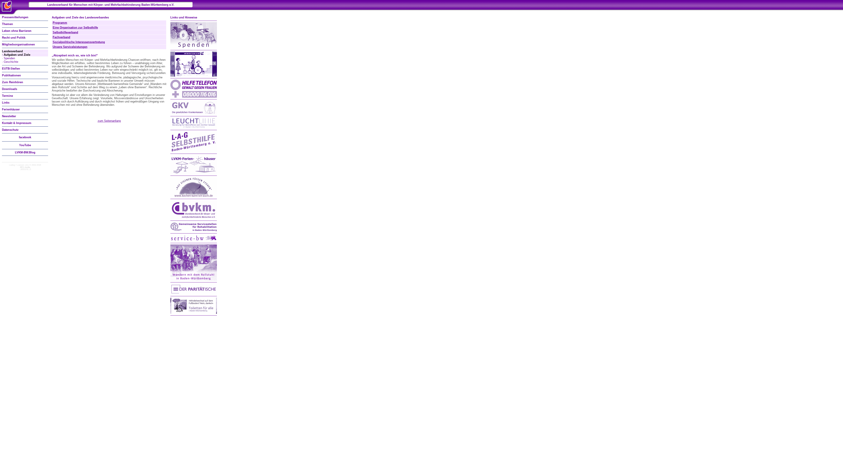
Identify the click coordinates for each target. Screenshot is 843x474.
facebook (25, 137)
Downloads (9, 89)
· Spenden (8, 58)
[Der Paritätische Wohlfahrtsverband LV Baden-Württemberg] (193, 293)
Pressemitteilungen (15, 17)
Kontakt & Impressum (16, 123)
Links (5, 102)
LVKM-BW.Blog (25, 152)
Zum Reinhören (12, 82)
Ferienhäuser (11, 109)
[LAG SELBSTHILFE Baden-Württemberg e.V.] (193, 151)
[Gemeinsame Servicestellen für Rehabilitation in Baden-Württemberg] (193, 230)
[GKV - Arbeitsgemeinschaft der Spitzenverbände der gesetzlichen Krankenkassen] (193, 113)
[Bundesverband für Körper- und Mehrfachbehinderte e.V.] (193, 218)
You (25, 145)
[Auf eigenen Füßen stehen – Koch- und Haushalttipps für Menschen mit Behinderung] (193, 196)
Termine (7, 95)
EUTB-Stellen (11, 68)
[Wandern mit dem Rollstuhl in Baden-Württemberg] (193, 279)
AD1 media (25, 167)
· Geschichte (10, 61)
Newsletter (9, 116)
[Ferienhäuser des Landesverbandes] (193, 173)
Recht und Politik (13, 37)
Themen (7, 24)
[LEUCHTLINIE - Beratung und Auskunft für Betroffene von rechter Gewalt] (193, 127)
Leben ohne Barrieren (16, 30)
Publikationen (11, 75)
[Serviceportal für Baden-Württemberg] (193, 240)
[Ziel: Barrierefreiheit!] (193, 75)
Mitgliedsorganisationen (18, 44)
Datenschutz (10, 129)
